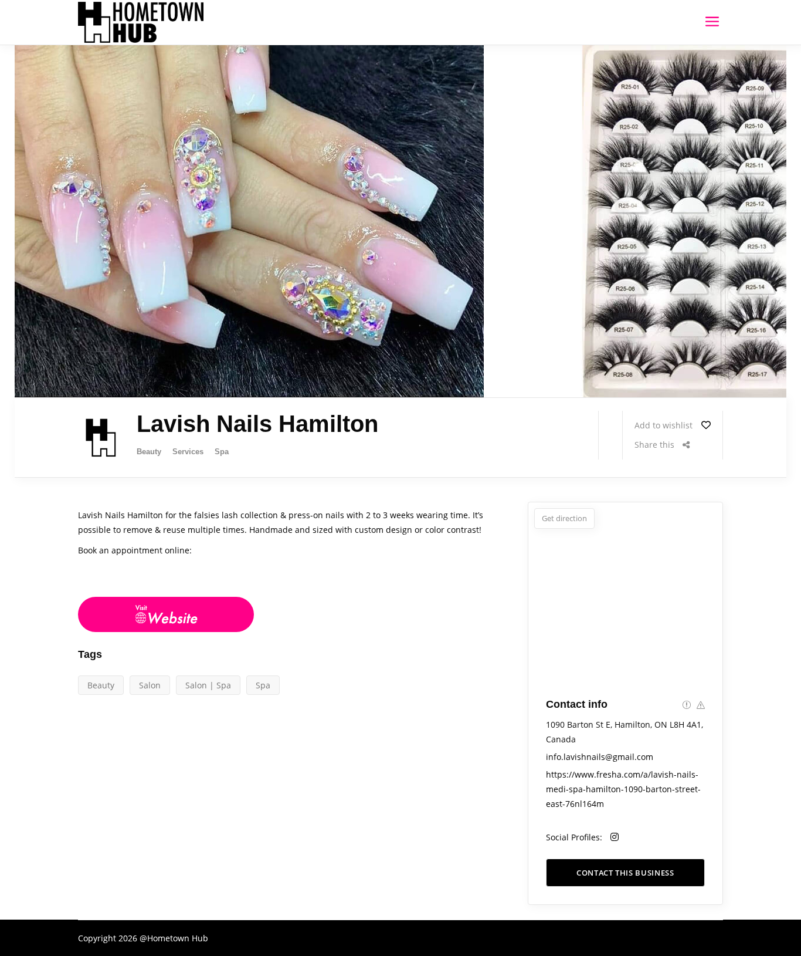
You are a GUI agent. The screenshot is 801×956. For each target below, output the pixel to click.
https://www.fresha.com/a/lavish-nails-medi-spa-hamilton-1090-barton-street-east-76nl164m (623, 789)
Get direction (564, 518)
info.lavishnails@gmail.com (599, 756)
